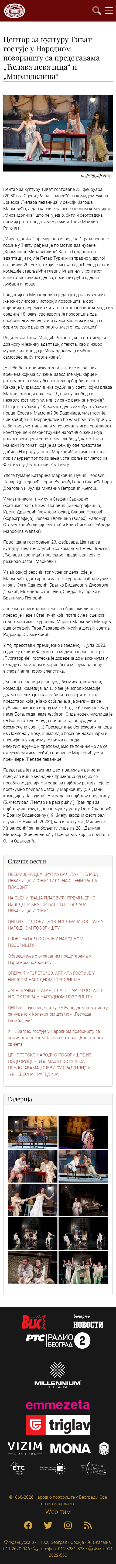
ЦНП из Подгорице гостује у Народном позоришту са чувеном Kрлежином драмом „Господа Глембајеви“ (58, 1014)
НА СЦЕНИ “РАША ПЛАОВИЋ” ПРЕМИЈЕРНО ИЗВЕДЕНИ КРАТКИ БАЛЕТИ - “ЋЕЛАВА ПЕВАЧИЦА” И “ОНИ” (51, 904)
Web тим (58, 1512)
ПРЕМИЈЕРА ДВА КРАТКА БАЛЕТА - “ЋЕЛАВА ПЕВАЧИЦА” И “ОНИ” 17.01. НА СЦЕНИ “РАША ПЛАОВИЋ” (53, 881)
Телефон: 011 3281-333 (61, 1548)
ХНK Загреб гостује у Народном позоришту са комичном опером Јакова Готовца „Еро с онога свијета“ (55, 1038)
